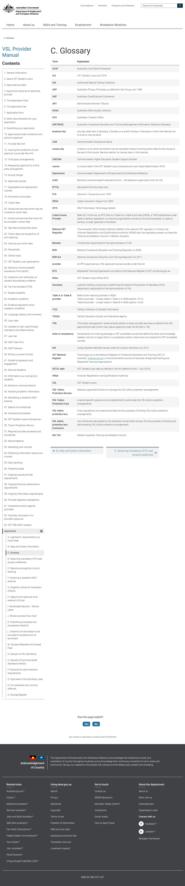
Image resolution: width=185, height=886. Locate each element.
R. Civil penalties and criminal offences (23, 687)
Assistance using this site (63, 835)
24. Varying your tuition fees (18, 243)
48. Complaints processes (17, 413)
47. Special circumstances (17, 407)
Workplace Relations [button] (113, 25)
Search (54, 791)
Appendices (10, 531)
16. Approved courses (15, 181)
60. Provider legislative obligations (21, 500)
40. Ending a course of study (18, 354)
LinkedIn (149, 831)
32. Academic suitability (16, 299)
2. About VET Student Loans (18, 79)
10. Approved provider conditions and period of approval (23, 136)
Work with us (145, 797)
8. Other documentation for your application (20, 120)
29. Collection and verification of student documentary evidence (20, 279)
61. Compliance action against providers (19, 508)
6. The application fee (15, 106)
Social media (101, 816)
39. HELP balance (13, 348)
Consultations (87, 5)
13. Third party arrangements (19, 159)
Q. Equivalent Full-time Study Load (25, 679)
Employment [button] (83, 25)
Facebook (150, 823)
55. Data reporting (13, 462)
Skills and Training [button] (54, 25)
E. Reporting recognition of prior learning (24, 570)
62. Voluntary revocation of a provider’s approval (19, 517)
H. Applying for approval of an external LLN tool (23, 599)
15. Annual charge (13, 175)
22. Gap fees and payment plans (20, 228)
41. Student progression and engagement (18, 362)
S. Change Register (17, 694)
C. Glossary (13, 552)
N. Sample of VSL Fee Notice (22, 654)
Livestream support (60, 848)
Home (10, 25)
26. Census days (12, 255)
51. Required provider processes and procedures (22, 433)
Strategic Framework (149, 838)
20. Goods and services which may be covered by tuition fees (23, 210)
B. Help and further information (23, 546)
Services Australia (16, 810)
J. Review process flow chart (22, 616)
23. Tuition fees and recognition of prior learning (21, 236)
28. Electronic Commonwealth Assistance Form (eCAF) (19, 269)
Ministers (102, 5)
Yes (86, 724)
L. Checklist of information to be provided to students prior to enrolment (24, 635)
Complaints (100, 810)
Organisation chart (148, 810)
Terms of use (57, 816)
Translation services (61, 842)
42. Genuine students (15, 370)
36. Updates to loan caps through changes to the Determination (21, 328)
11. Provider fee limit (14, 143)
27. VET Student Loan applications (21, 261)
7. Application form (14, 112)
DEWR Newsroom (103, 797)
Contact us (100, 791)
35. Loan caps (11, 320)
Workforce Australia (16, 804)
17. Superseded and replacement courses (20, 189)
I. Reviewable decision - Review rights (23, 608)
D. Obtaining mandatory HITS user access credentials (25, 560)
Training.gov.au (95, 358)
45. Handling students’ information (21, 391)
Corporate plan (146, 804)
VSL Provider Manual (16, 52)
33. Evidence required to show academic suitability (19, 307)
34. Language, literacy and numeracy (23, 314)
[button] (41, 531)
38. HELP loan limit (14, 342)
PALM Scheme (14, 854)
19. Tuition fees (12, 202)
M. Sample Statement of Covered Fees (24, 646)
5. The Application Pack (16, 100)
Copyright (55, 810)
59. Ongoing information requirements (23, 493)
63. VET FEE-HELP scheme (17, 525)
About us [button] (28, 25)
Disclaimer (56, 804)
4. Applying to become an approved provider (22, 93)
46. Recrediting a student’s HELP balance (20, 399)
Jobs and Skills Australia (19, 816)
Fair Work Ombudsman (18, 829)
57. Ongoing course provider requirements (18, 476)
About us (143, 791)
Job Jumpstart (14, 848)
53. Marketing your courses (18, 447)
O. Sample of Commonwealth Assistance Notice (22, 662)
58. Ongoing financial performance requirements (21, 486)
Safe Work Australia (16, 823)
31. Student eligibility (14, 292)
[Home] (22, 9)
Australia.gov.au (15, 791)
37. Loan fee (10, 336)
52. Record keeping (14, 441)
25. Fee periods (12, 249)
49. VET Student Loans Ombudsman (22, 419)
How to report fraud (104, 823)
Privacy (54, 797)
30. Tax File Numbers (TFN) (18, 286)
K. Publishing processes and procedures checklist (22, 624)
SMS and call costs (60, 829)
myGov (10, 797)
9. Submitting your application (19, 128)
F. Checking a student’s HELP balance (22, 579)
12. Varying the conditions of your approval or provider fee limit (21, 152)
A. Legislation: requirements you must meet (24, 539)
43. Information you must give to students (20, 378)
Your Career (12, 842)
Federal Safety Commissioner (21, 835)
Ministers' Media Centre (107, 804)
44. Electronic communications (20, 385)
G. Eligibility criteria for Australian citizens (24, 589)
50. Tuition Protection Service (19, 425)
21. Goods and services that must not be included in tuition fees (23, 220)
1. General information (15, 72)
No (96, 724)
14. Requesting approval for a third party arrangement (21, 167)
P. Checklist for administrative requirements (23, 671)
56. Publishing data (14, 468)
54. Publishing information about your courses (23, 455)
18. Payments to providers (17, 196)
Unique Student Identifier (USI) (22, 861)
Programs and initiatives (123, 5)
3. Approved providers (15, 85)
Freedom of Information (63, 823)
